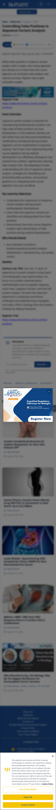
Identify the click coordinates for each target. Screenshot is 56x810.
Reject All (28, 797)
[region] (28, 781)
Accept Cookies (28, 805)
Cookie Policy (47, 784)
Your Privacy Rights (28, 789)
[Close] (53, 756)
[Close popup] (49, 392)
